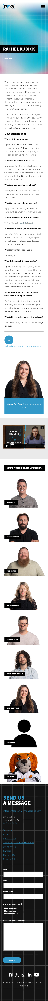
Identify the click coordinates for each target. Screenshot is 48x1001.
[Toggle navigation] (43, 7)
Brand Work (9, 847)
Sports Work (9, 838)
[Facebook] (11, 975)
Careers (7, 851)
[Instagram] (23, 975)
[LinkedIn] (29, 975)
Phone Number (9, 891)
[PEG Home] (9, 7)
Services (7, 830)
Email (6, 880)
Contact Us (9, 855)
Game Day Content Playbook (18, 842)
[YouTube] (36, 975)
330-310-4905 (10, 823)
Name (5, 869)
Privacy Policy (10, 859)
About (6, 834)
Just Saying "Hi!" (12, 914)
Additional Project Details (14, 920)
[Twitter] (17, 975)
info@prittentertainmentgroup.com (22, 811)
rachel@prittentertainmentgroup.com (22, 346)
